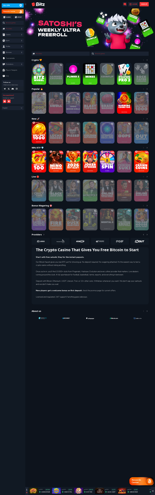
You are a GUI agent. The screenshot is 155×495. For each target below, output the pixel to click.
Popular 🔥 (37, 89)
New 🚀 (36, 118)
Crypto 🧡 (37, 60)
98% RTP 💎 (38, 147)
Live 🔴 (35, 176)
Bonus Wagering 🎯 (42, 205)
